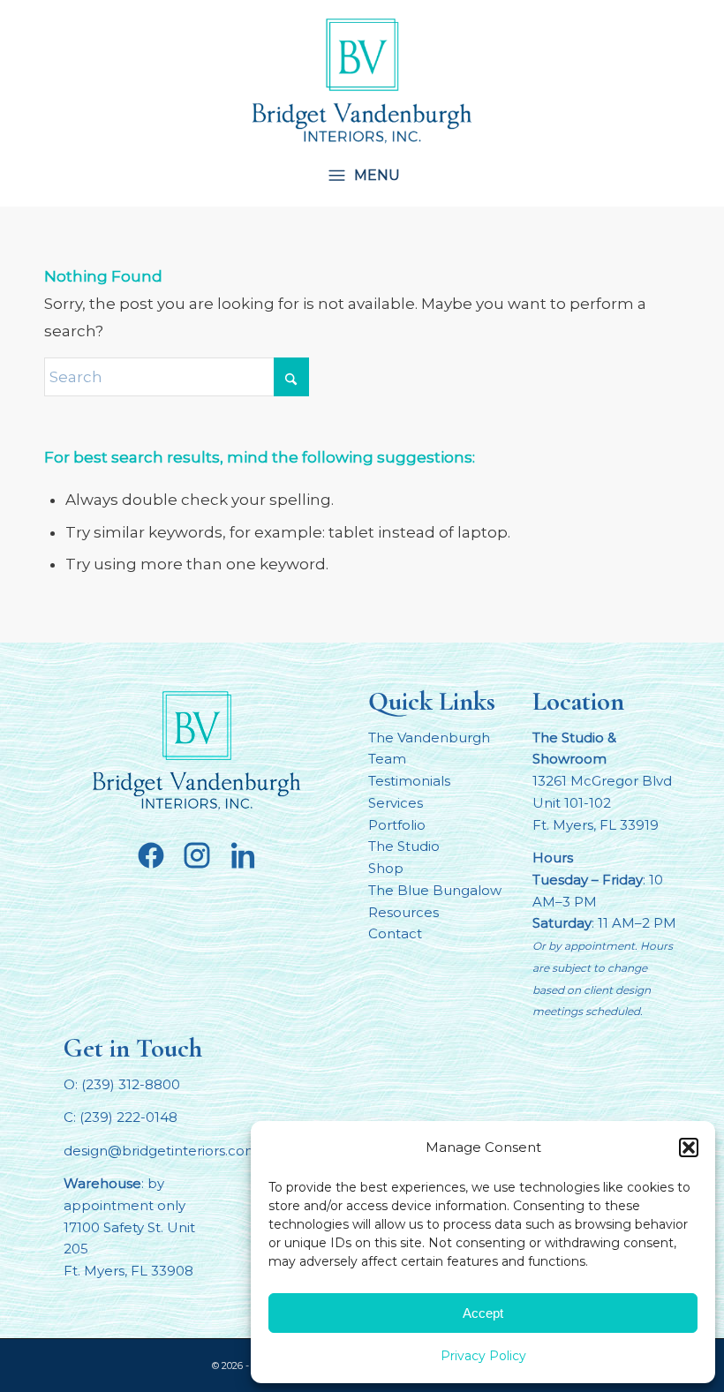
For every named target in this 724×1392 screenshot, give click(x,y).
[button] (689, 1147)
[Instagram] (197, 855)
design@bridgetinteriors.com (161, 1150)
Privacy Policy (483, 1356)
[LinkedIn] (243, 855)
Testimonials (409, 780)
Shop (385, 868)
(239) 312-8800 (130, 1084)
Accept (483, 1313)
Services (395, 802)
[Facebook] (151, 855)
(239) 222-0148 (128, 1117)
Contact (395, 933)
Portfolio (397, 824)
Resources (403, 912)
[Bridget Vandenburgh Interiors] (361, 80)
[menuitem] (352, 174)
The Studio (404, 846)
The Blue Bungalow (435, 890)
